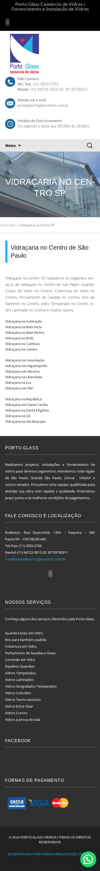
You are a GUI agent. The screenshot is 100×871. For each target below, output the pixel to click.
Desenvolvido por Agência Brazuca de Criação (50, 854)
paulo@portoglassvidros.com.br (43, 106)
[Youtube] (51, 574)
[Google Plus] (7, 22)
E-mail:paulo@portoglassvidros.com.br (35, 559)
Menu (10, 145)
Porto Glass (9, 225)
